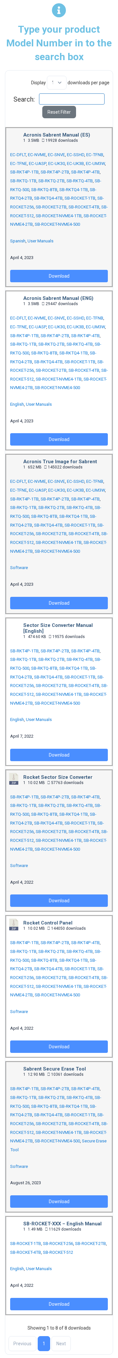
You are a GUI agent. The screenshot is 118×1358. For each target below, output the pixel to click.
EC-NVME (37, 154)
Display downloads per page (70, 82)
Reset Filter (59, 112)
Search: (24, 99)
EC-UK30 (56, 163)
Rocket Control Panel (47, 923)
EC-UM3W (95, 163)
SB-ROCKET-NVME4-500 (57, 224)
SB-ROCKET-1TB (80, 198)
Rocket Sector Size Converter (57, 777)
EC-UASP (37, 163)
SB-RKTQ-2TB (51, 180)
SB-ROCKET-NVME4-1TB (59, 215)
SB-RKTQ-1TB (23, 180)
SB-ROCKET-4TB (84, 207)
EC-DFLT (18, 154)
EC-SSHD (75, 154)
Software (19, 567)
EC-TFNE (18, 163)
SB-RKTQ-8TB (44, 189)
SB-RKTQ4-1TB (73, 189)
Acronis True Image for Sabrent (60, 462)
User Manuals (40, 240)
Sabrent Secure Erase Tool (54, 1069)
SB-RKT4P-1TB (24, 172)
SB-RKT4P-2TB (55, 172)
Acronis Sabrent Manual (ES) (56, 135)
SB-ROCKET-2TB (51, 207)
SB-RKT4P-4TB (85, 172)
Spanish (18, 240)
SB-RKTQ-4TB (80, 180)
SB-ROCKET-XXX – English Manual (62, 1224)
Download (59, 276)
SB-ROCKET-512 (58, 1252)
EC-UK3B (75, 163)
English (17, 404)
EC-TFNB (94, 154)
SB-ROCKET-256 (58, 1243)
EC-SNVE (56, 154)
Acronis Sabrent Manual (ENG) (58, 298)
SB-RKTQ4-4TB (48, 198)
